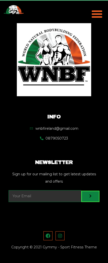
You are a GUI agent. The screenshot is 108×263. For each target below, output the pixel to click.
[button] (96, 13)
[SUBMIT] (90, 196)
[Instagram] (60, 235)
